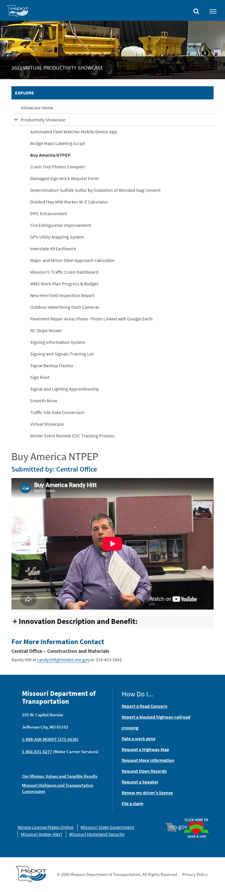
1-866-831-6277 (37, 751)
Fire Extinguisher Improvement (60, 225)
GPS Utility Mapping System (57, 237)
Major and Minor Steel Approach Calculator (72, 260)
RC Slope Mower (46, 330)
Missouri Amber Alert (41, 834)
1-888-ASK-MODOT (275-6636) (50, 739)
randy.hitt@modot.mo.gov (63, 659)
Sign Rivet (40, 377)
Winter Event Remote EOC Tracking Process (72, 436)
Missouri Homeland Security (97, 834)
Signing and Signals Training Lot (61, 354)
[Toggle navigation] (213, 11)
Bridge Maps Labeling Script (57, 143)
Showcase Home (37, 108)
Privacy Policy (195, 874)
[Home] (17, 11)
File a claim (132, 803)
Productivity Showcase (43, 120)
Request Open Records (144, 771)
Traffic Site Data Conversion (57, 412)
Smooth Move (43, 400)
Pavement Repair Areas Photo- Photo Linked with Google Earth (91, 319)
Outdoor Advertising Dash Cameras (64, 307)
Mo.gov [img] (179, 827)
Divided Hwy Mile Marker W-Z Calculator (69, 202)
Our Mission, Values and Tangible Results (59, 776)
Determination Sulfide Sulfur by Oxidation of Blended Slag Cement (95, 190)
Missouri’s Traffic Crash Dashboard (64, 272)
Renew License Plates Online (46, 827)
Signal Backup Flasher (52, 365)
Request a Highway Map (145, 749)
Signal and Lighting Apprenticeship (64, 389)
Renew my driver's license (147, 793)
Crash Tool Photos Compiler (57, 167)
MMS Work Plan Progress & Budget (64, 284)
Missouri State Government (107, 827)
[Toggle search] (196, 10)
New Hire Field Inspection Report (62, 295)
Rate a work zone (139, 738)
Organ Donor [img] (196, 818)
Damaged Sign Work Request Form (64, 178)
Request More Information (148, 760)
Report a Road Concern (144, 706)
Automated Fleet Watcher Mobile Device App (73, 131)
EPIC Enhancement (48, 213)
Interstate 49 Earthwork (53, 248)
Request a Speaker (140, 782)
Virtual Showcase (47, 424)
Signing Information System (57, 342)
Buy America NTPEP (50, 155)
